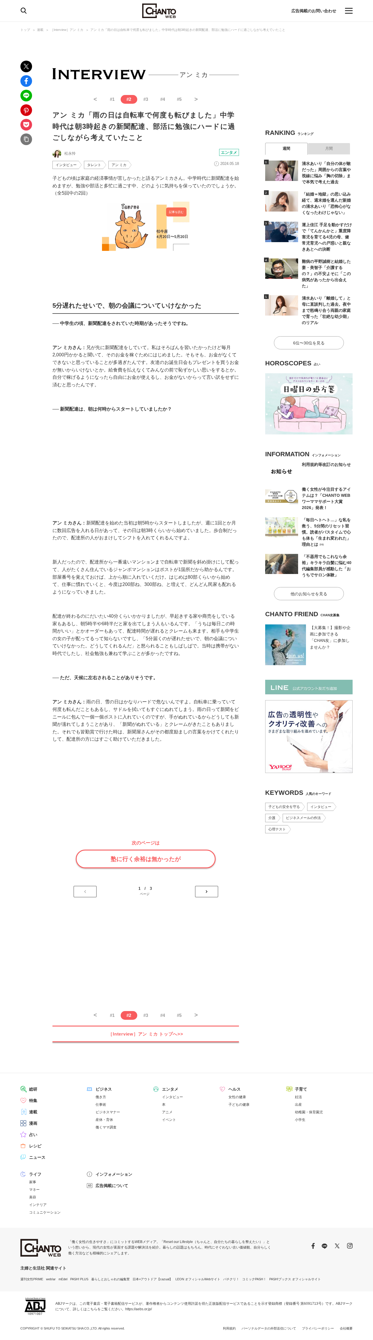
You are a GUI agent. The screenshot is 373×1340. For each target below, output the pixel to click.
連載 (40, 29)
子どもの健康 (238, 1105)
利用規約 (229, 1328)
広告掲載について (112, 1185)
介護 (271, 818)
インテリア (38, 1205)
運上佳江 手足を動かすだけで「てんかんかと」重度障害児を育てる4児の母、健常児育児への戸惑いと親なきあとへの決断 (327, 236)
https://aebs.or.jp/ (138, 1309)
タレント (94, 165)
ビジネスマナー (108, 1112)
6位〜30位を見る (309, 343)
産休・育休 (104, 1120)
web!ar (51, 1279)
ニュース (37, 1157)
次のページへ (206, 891)
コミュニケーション (45, 1212)
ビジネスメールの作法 (303, 818)
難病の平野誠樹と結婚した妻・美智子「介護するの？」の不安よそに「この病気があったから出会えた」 (326, 273)
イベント (169, 1120)
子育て (301, 1089)
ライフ (35, 1174)
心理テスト (277, 829)
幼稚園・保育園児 (309, 1112)
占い (33, 1134)
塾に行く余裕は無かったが (146, 859)
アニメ (167, 1112)
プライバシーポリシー (318, 1328)
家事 (32, 1182)
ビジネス (104, 1089)
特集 (33, 1100)
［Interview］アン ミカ (66, 29)
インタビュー (66, 165)
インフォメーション (114, 1174)
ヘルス (234, 1089)
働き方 (101, 1097)
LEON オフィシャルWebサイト (197, 1279)
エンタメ (229, 152)
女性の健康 (237, 1097)
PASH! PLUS (79, 1279)
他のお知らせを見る (309, 593)
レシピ (35, 1146)
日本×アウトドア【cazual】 (153, 1279)
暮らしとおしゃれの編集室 (110, 1279)
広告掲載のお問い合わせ (313, 10)
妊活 (298, 1097)
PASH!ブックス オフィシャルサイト (295, 1279)
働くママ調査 (106, 1127)
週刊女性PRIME (31, 1279)
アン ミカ (119, 165)
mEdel (63, 1279)
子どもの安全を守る (284, 807)
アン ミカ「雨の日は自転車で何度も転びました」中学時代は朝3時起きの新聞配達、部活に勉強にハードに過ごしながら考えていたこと (187, 29)
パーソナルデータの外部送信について (269, 1328)
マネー (34, 1190)
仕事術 (101, 1105)
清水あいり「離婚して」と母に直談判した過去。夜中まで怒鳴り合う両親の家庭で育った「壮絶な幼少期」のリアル (326, 310)
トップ (25, 29)
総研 (33, 1089)
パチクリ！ (231, 1279)
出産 (298, 1105)
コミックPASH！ (254, 1279)
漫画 (33, 1123)
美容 (32, 1197)
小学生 (300, 1120)
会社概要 (346, 1328)
